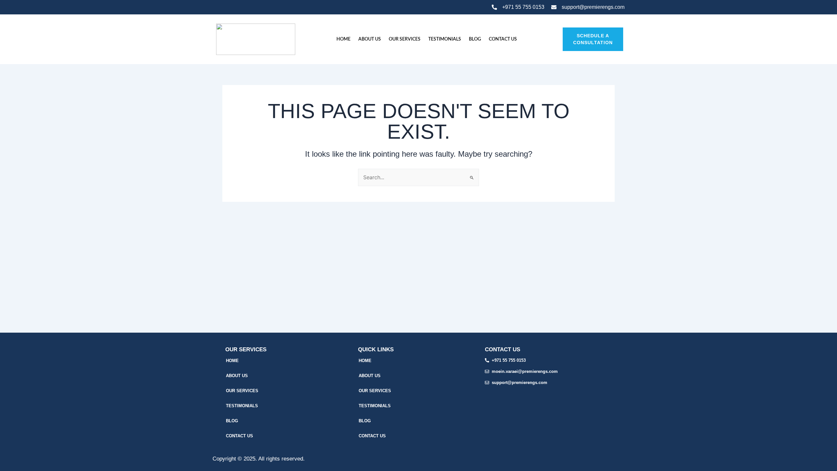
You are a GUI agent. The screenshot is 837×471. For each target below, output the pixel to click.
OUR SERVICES (404, 39)
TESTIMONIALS (444, 39)
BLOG (475, 39)
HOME (343, 39)
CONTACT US (503, 39)
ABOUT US (369, 39)
